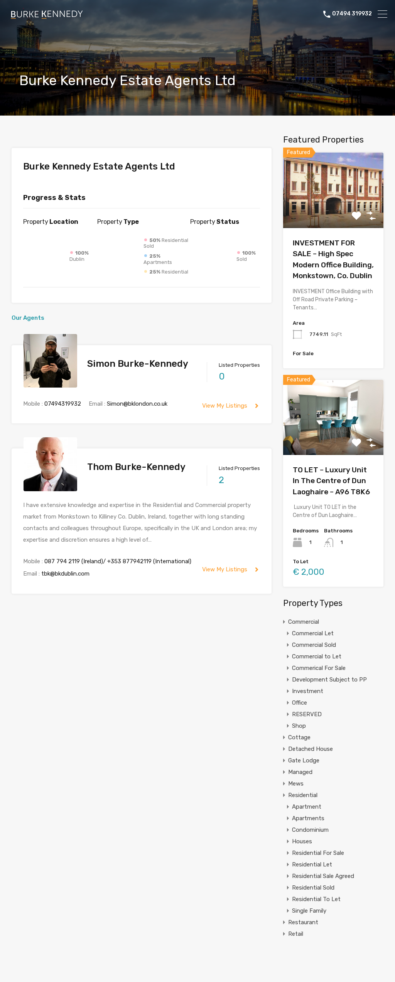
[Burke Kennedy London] (46, 17)
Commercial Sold (314, 644)
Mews (296, 783)
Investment (307, 691)
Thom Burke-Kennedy (136, 467)
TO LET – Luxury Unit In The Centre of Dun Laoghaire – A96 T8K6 (331, 480)
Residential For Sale (318, 852)
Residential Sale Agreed (323, 876)
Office (299, 702)
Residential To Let (316, 899)
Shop (299, 725)
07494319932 (62, 403)
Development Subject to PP (329, 679)
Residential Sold (313, 887)
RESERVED (307, 714)
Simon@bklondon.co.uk (137, 403)
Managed (300, 772)
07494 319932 (352, 14)
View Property (333, 213)
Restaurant (303, 922)
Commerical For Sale (319, 668)
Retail (295, 933)
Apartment (306, 806)
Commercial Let (313, 633)
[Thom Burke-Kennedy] (50, 487)
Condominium (310, 829)
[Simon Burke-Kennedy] (50, 384)
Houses (302, 841)
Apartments (308, 818)
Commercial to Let (316, 656)
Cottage (299, 737)
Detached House (310, 748)
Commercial (303, 621)
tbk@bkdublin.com (65, 573)
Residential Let (312, 864)
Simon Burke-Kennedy (137, 363)
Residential (302, 795)
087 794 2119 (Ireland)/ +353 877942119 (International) (117, 561)
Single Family (309, 910)
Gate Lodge (303, 760)
